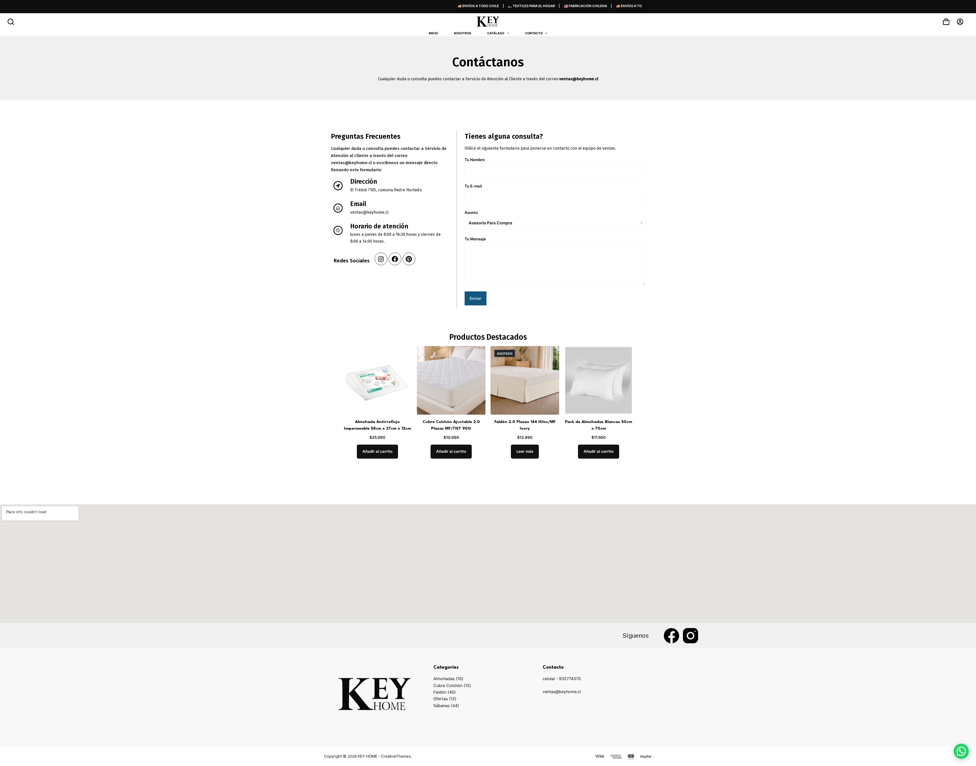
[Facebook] (395, 259)
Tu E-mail (473, 186)
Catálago (495, 33)
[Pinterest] (409, 259)
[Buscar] (11, 22)
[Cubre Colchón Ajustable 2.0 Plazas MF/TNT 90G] (451, 380)
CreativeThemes (396, 756)
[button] (961, 751)
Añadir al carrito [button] (377, 451)
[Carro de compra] (946, 22)
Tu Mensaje (475, 239)
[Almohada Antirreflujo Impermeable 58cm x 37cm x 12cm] (377, 380)
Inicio (433, 33)
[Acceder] (960, 22)
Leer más (524, 451)
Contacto (534, 33)
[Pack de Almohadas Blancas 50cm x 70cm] (598, 380)
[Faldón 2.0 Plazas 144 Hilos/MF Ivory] (525, 380)
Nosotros (462, 33)
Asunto (471, 212)
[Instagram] (381, 259)
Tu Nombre (475, 159)
